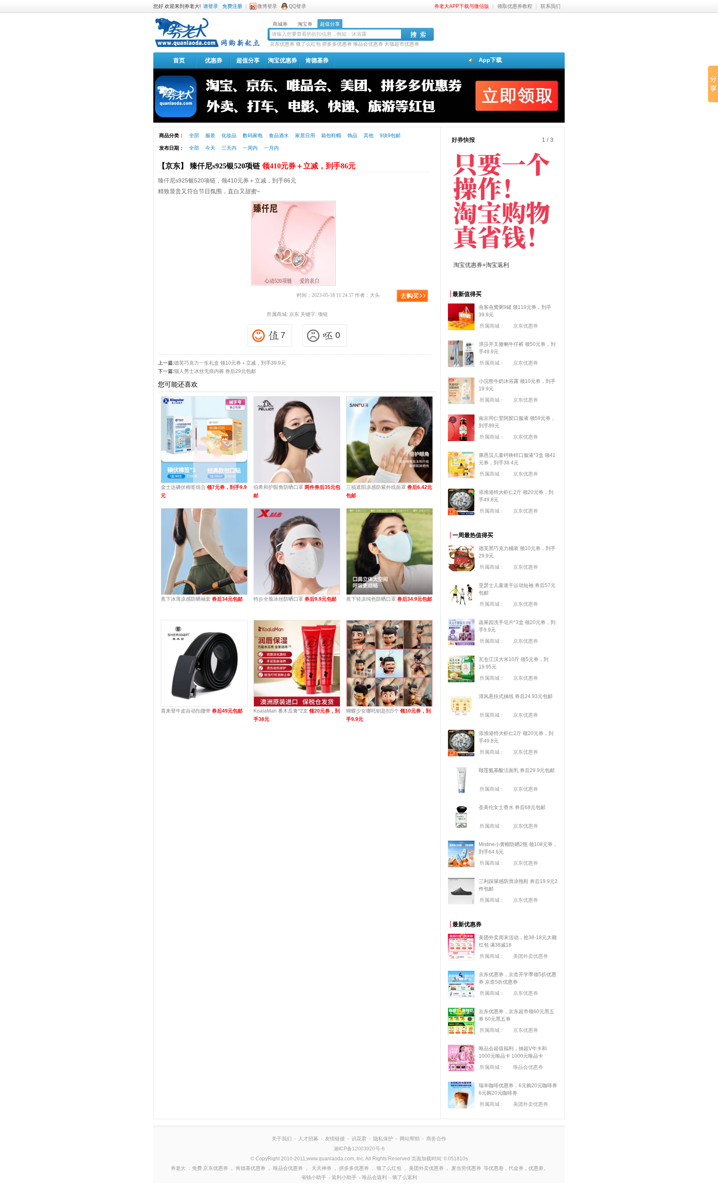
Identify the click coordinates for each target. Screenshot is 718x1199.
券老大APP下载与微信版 (461, 6)
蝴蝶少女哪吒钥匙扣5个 (388, 715)
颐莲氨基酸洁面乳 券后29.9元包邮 (517, 770)
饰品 (352, 135)
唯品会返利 (374, 1177)
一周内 (250, 148)
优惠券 (213, 60)
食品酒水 (279, 135)
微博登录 (267, 6)
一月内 (271, 148)
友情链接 (335, 1139)
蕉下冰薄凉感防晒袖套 (202, 599)
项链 (323, 314)
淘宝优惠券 (282, 60)
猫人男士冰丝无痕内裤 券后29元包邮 (215, 371)
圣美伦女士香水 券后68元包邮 (512, 807)
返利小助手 (344, 1177)
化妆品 (228, 135)
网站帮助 (410, 1139)
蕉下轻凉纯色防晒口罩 (389, 599)
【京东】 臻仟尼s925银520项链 (257, 166)
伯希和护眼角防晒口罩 (296, 491)
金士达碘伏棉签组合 (204, 491)
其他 (369, 135)
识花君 (359, 1139)
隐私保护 (383, 1139)
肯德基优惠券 (251, 1168)
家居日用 (305, 135)
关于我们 (282, 1139)
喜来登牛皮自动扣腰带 (202, 711)
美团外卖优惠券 (530, 956)
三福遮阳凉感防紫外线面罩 (389, 491)
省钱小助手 (313, 1177)
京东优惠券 (282, 44)
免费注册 (232, 6)
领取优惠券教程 (514, 6)
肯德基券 (317, 60)
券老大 (178, 1168)
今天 (210, 148)
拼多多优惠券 (337, 44)
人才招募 (308, 1139)
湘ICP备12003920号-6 (359, 1149)
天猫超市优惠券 (401, 44)
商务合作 (436, 1139)
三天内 (228, 148)
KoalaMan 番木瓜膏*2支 (296, 715)
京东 (294, 314)
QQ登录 (297, 6)
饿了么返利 (404, 1177)
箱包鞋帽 (331, 135)
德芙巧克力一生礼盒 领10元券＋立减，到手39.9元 (230, 363)
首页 (179, 60)
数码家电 (253, 135)
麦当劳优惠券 (466, 1168)
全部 (194, 135)
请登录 (210, 6)
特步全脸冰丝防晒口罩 (295, 599)
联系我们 (551, 6)
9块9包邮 (390, 135)
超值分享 (248, 60)
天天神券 (322, 1168)
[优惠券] (207, 46)
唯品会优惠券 (368, 44)
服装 (210, 135)
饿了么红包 (308, 44)
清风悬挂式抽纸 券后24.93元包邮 (516, 696)
